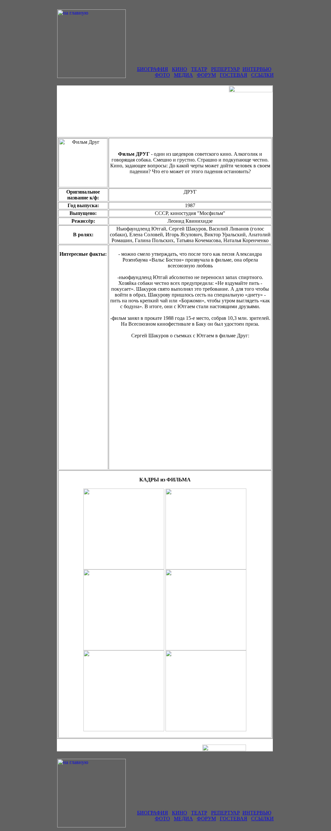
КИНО (179, 69)
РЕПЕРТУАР (225, 69)
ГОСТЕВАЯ (233, 75)
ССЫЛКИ (262, 75)
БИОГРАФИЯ (152, 69)
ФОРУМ (206, 75)
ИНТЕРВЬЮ (256, 69)
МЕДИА (183, 75)
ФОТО (162, 75)
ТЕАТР (199, 69)
